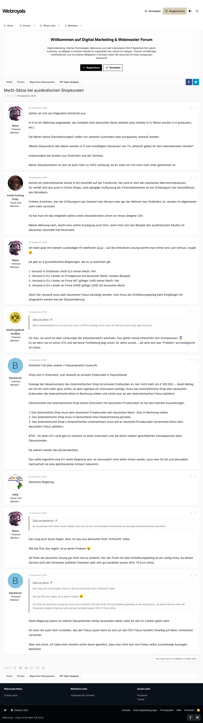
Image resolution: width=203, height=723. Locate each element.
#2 (195, 177)
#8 (195, 575)
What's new (49, 25)
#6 (195, 476)
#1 (196, 108)
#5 (195, 360)
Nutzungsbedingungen (145, 710)
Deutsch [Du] (21, 710)
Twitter (140, 699)
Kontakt (126, 710)
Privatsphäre (167, 710)
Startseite (189, 710)
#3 (195, 242)
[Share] (191, 108)
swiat (15, 494)
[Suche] (197, 11)
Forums (27, 25)
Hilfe (179, 710)
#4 (195, 312)
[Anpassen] (190, 11)
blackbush (15, 377)
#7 (195, 513)
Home (10, 25)
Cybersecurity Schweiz (83, 695)
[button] (34, 25)
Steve (10, 95)
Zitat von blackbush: (43, 520)
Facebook (142, 695)
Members (73, 25)
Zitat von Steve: (41, 319)
